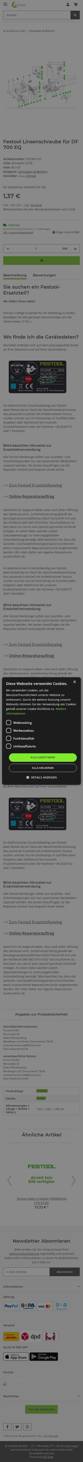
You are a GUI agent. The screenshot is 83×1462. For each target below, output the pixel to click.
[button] (41, 777)
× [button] (74, 682)
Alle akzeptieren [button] (43, 757)
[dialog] (41, 731)
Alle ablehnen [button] (43, 768)
